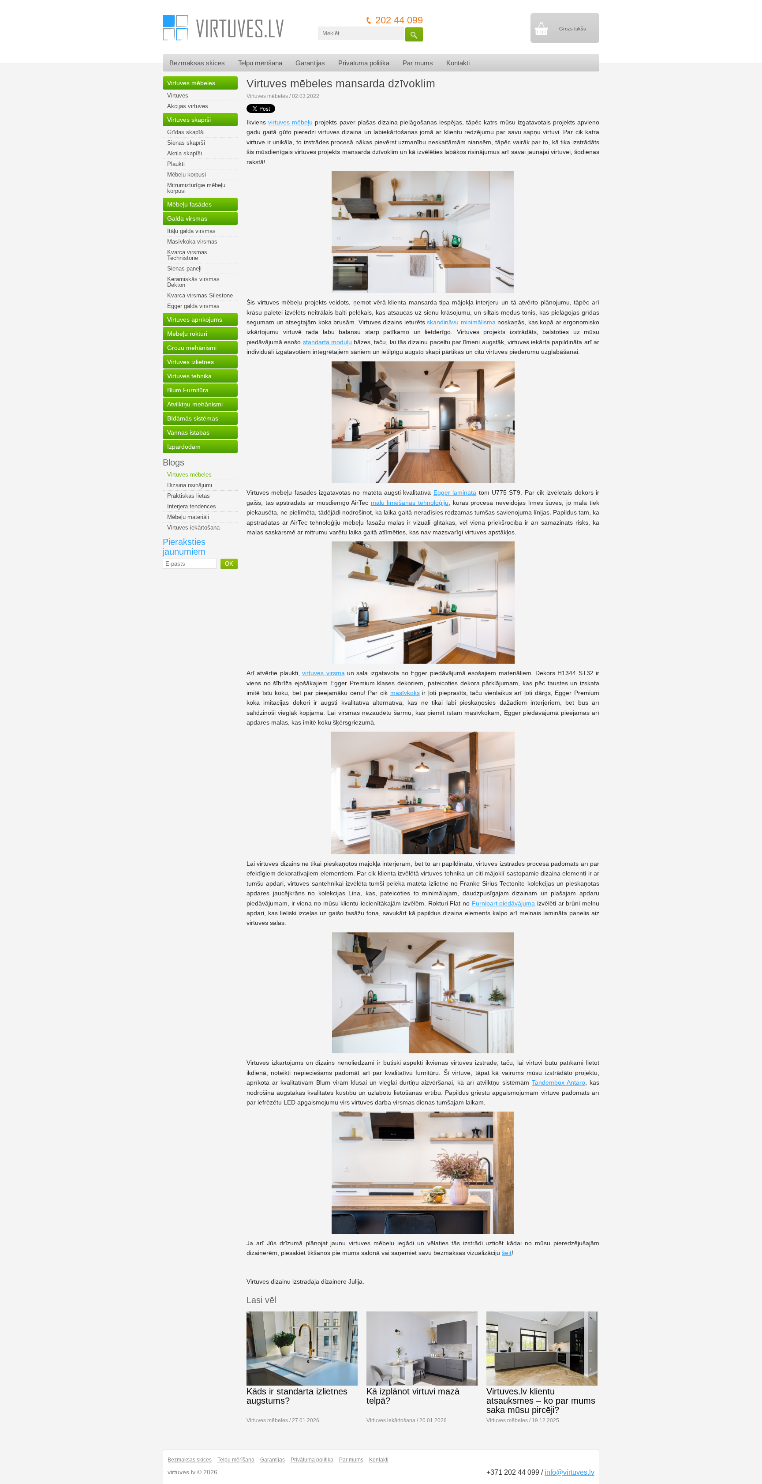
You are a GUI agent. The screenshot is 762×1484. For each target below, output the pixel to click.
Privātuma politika (363, 63)
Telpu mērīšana (260, 63)
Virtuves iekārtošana (193, 527)
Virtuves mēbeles (191, 82)
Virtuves (177, 95)
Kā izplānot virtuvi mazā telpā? (412, 1395)
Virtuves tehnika (189, 375)
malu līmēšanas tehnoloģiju (409, 502)
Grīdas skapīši (186, 132)
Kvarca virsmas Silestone (200, 295)
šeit (507, 1252)
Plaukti (176, 164)
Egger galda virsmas (193, 306)
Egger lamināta (454, 492)
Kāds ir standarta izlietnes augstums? (297, 1395)
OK (229, 563)
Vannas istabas (188, 432)
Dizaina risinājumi (189, 485)
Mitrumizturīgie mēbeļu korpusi (196, 188)
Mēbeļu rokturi (187, 333)
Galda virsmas (187, 218)
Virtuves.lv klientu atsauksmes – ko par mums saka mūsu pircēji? (540, 1400)
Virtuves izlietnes (190, 361)
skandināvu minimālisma (461, 322)
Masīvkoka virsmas (192, 241)
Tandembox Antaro (558, 1082)
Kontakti (458, 63)
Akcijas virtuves (187, 106)
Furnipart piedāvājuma (503, 903)
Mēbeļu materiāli (188, 517)
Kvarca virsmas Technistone (187, 255)
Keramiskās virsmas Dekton (193, 282)
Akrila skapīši (184, 153)
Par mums (418, 63)
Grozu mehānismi (192, 347)
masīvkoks (405, 692)
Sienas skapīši (186, 142)
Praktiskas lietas (188, 495)
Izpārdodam (184, 446)
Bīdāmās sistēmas (192, 418)
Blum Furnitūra (188, 390)
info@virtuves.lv (569, 1472)
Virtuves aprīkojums (194, 319)
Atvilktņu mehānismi (195, 404)
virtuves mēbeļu (290, 122)
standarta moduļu (327, 342)
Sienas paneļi (184, 268)
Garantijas (310, 63)
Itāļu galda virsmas (191, 231)
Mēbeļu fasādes (189, 204)
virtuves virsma (323, 672)
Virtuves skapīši (189, 119)
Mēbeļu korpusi (186, 174)
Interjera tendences (191, 506)
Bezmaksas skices (197, 63)
